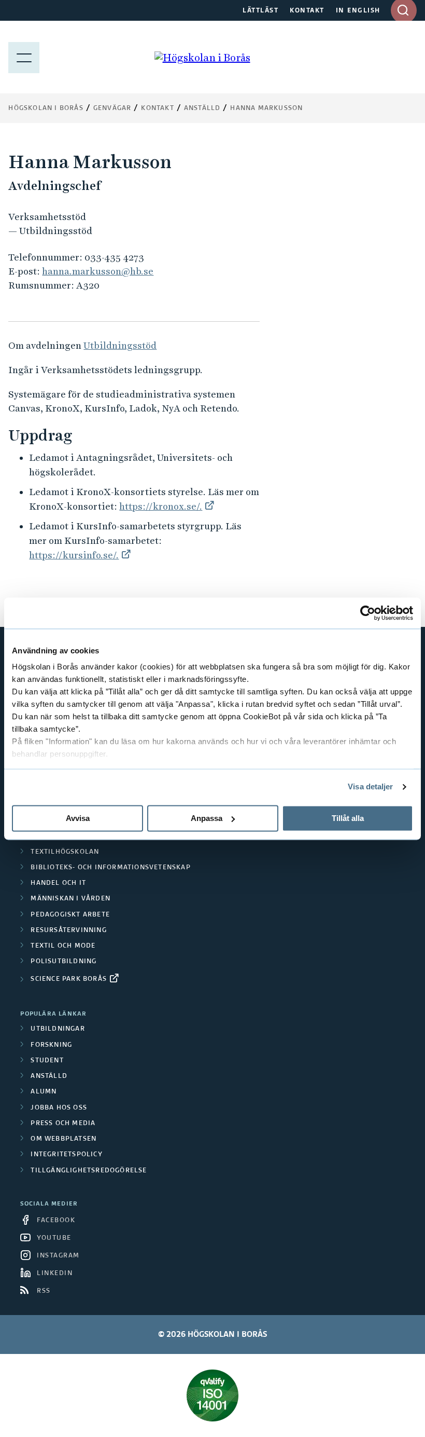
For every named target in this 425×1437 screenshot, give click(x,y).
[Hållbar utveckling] (212, 1395)
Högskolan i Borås (45, 108)
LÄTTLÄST (260, 11)
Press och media (63, 1123)
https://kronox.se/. (160, 506)
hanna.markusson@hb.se (97, 271)
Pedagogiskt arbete (70, 915)
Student (47, 1060)
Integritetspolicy (66, 1154)
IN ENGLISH (358, 11)
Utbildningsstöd (120, 345)
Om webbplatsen (63, 1139)
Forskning (51, 1045)
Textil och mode (63, 946)
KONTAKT (307, 11)
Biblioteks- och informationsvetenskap (110, 867)
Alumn (43, 1092)
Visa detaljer (370, 786)
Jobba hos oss (59, 1108)
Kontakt (157, 108)
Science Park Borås (69, 979)
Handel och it (58, 883)
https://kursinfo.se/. (74, 555)
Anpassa (206, 818)
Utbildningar (57, 1029)
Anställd (49, 1076)
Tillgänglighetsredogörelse (89, 1170)
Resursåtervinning (68, 930)
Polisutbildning (63, 961)
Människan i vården (70, 898)
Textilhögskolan (65, 852)
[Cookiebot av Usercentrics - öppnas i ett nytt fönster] (367, 613)
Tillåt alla (348, 818)
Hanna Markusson (266, 108)
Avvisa (78, 818)
